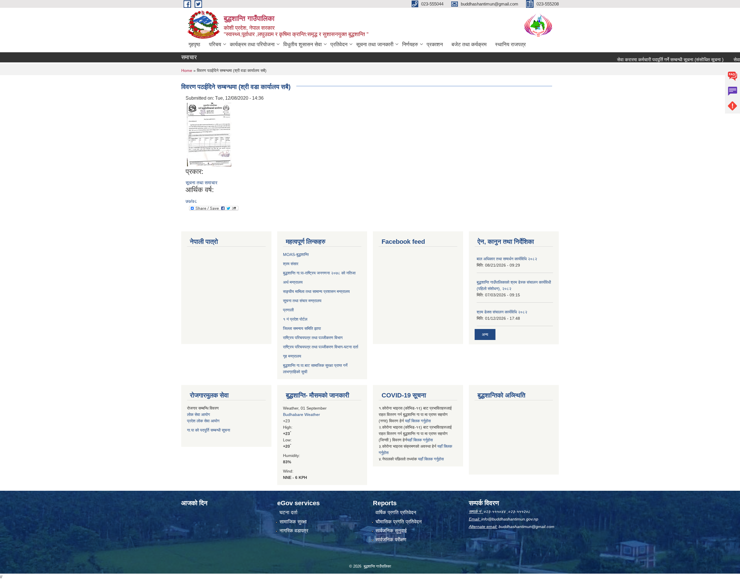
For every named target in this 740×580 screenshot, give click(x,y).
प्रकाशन (435, 44)
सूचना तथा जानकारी (374, 44)
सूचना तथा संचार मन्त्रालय (302, 300)
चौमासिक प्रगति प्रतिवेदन (398, 522)
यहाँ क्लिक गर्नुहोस (418, 421)
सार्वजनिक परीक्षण (390, 539)
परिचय (215, 44)
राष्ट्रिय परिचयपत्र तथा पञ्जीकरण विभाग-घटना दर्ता (320, 347)
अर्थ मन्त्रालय (293, 282)
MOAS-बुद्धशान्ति (296, 254)
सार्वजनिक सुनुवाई (391, 530)
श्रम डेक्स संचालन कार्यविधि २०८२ (502, 312)
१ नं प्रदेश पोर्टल (295, 319)
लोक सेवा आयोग (198, 414)
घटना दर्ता (288, 512)
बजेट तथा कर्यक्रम (469, 44)
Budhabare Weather (301, 414)
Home (186, 70)
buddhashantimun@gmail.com (526, 526)
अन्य (485, 334)
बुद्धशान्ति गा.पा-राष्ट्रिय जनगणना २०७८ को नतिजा (319, 273)
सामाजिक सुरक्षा (293, 522)
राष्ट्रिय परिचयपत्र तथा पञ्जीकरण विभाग (313, 337)
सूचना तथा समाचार (201, 182)
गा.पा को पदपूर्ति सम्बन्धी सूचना (208, 430)
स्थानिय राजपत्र (510, 44)
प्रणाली (288, 310)
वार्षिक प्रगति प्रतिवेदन (395, 512)
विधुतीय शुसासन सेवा (302, 44)
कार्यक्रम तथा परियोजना (252, 44)
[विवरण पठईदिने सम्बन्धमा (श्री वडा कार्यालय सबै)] (209, 134)
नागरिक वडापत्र (294, 530)
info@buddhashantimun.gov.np (509, 519)
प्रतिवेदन (338, 44)
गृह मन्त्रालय (292, 356)
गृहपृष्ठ (194, 44)
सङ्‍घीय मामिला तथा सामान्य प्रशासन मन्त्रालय (316, 291)
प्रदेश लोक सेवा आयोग (203, 421)
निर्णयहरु (410, 44)
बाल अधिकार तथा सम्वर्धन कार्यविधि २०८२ (507, 258)
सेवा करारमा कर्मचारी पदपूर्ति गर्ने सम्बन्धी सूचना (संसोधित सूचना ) (656, 59)
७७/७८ (191, 201)
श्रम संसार (290, 263)
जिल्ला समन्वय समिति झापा (302, 328)
